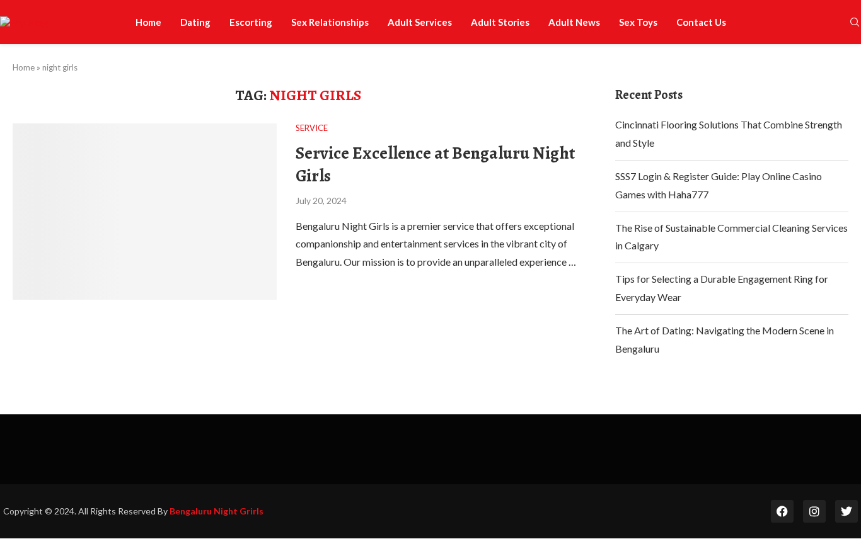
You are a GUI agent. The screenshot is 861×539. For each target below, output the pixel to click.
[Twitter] (846, 511)
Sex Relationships (330, 22)
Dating (195, 22)
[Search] (854, 23)
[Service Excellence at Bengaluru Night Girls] (145, 211)
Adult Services (420, 22)
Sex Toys (638, 22)
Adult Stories (500, 22)
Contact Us (701, 22)
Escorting (250, 22)
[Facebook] (782, 511)
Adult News (574, 22)
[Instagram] (814, 511)
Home (148, 22)
